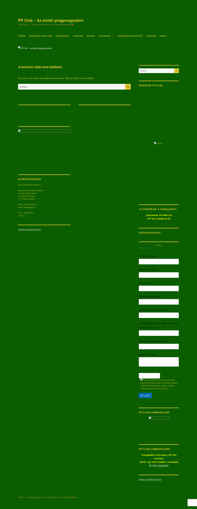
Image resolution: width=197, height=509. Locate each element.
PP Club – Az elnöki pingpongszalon (50, 20)
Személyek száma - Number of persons (153, 309)
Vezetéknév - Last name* (148, 256)
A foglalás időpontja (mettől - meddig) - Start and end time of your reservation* (159, 325)
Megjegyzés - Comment (147, 354)
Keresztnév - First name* (148, 269)
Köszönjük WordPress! (68, 497)
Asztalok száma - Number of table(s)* (153, 341)
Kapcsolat (151, 35)
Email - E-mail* (145, 283)
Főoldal (21, 35)
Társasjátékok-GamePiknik (130, 35)
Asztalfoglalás (62, 35)
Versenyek (78, 35)
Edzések (91, 35)
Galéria (163, 35)
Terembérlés (104, 35)
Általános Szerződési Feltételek (29, 229)
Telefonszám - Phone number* (150, 296)
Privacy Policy (52, 497)
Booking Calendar (147, 248)
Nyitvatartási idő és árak (40, 35)
